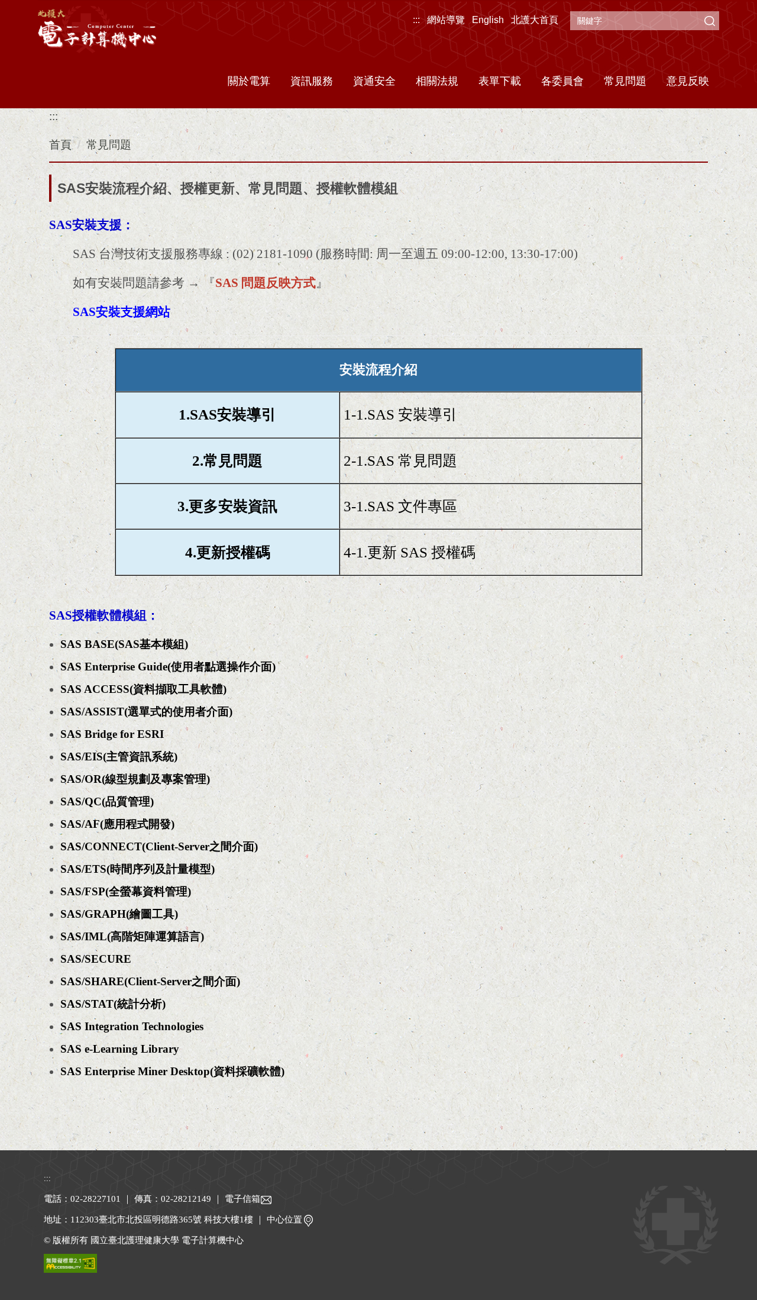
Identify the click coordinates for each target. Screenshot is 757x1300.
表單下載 (499, 81)
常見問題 (625, 81)
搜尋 (710, 20)
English (488, 20)
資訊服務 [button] (311, 81)
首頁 (60, 144)
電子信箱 (242, 1199)
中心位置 (284, 1219)
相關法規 (437, 81)
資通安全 (374, 81)
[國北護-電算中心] (97, 34)
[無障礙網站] (70, 1262)
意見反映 (688, 81)
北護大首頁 (534, 20)
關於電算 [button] (249, 81)
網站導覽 (446, 20)
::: (416, 20)
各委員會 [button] (562, 81)
